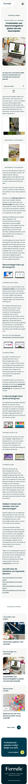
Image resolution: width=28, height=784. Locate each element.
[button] (23, 86)
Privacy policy (19, 773)
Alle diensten (12, 773)
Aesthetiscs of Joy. (8, 236)
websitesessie (6, 563)
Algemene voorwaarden (14, 775)
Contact (7, 773)
